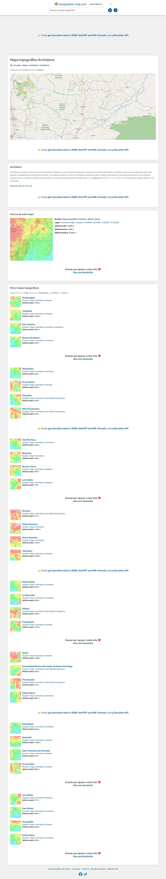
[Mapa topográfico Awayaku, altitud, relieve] (15, 399)
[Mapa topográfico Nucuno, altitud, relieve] (15, 515)
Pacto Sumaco (29, 524)
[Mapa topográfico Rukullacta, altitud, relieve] (15, 372)
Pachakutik (28, 622)
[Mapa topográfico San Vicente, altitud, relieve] (15, 328)
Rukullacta (59, 327)
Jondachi (27, 311)
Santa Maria (28, 693)
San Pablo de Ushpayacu (55, 398)
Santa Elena (28, 582)
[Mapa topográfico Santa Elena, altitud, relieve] (15, 586)
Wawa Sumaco (29, 537)
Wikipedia (14, 186)
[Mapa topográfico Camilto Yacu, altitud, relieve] (15, 443)
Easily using (84, 35)
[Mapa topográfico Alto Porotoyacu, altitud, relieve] (15, 412)
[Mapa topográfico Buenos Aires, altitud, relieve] (15, 470)
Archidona (40, 300)
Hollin (25, 653)
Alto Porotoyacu (30, 408)
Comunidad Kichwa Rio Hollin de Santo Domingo (47, 666)
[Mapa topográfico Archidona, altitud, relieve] (31, 239)
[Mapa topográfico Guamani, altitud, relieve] (15, 741)
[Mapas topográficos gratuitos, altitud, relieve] (11, 65)
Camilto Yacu (29, 439)
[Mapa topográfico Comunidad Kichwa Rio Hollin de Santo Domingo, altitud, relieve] (15, 670)
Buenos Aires (29, 466)
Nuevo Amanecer (31, 337)
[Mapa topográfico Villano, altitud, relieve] (15, 612)
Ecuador (25, 300)
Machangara (28, 297)
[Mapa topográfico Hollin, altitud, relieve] (15, 657)
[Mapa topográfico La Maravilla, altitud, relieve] (15, 599)
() (90, 222)
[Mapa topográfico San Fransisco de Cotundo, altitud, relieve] (15, 754)
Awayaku (27, 395)
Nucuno (26, 511)
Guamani (26, 737)
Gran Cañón (28, 382)
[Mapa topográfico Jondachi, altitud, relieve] (15, 315)
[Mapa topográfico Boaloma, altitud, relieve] (15, 457)
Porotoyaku (28, 679)
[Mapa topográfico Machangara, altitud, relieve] (15, 301)
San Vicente (28, 324)
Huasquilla (27, 821)
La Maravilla (28, 595)
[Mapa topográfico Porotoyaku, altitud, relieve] (15, 683)
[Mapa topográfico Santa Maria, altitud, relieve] (15, 697)
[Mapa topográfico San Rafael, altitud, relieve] (15, 728)
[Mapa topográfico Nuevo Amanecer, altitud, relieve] (15, 341)
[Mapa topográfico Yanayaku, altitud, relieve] (15, 555)
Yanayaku (27, 551)
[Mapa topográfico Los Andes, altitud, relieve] (15, 484)
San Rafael (27, 724)
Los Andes (27, 480)
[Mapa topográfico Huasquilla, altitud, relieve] (15, 825)
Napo (32, 300)
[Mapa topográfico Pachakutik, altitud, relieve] (15, 626)
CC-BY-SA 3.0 (25, 186)
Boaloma (26, 453)
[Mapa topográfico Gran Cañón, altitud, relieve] (15, 386)
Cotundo (49, 300)
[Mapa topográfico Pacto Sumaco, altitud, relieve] (15, 528)
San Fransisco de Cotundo (36, 750)
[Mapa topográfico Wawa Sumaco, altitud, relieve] (15, 541)
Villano (25, 608)
